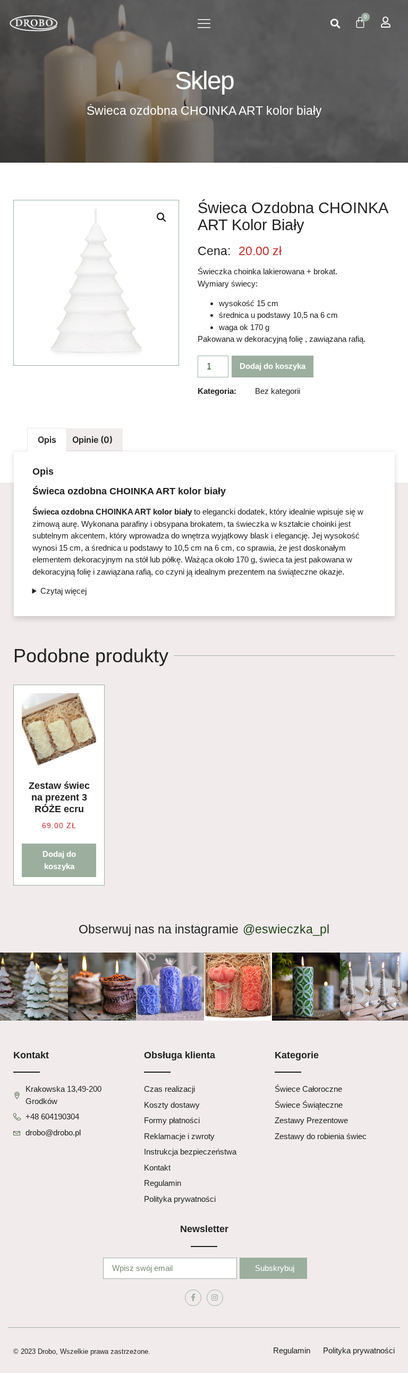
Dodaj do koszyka (272, 365)
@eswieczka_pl (286, 929)
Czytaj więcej (63, 590)
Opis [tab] (47, 439)
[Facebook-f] (193, 1298)
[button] (204, 24)
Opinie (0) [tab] (92, 439)
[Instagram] (215, 1298)
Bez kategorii (277, 390)
